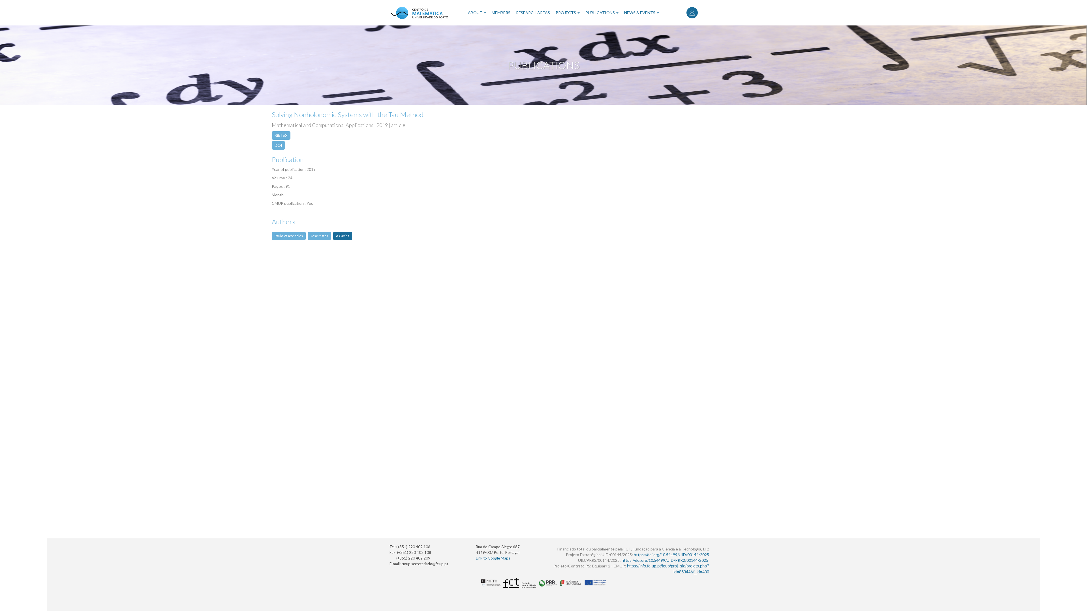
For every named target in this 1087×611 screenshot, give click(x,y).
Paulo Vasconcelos (289, 236)
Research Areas (533, 12)
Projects (566, 12)
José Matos (319, 236)
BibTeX (281, 135)
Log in (692, 12)
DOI (278, 145)
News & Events (640, 12)
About (475, 12)
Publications (600, 12)
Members (501, 12)
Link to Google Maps (493, 558)
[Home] (419, 12)
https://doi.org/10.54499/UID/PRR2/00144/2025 (665, 560)
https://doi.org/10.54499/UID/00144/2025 (671, 554)
